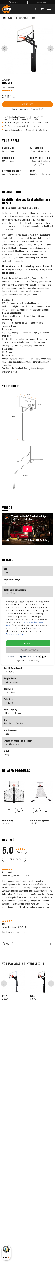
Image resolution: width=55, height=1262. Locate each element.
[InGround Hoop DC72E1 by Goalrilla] (27, 48)
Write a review (14, 859)
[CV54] (41, 981)
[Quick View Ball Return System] (37, 810)
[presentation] (4, 48)
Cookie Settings (28, 649)
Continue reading (15, 634)
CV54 (32, 996)
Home (4, 18)
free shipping (23, 109)
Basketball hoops (15, 18)
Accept (28, 643)
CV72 (4, 996)
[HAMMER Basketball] (6, 9)
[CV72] (13, 981)
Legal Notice (21, 661)
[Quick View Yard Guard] (9, 810)
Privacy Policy (33, 661)
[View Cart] (42, 9)
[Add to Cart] (19, 810)
